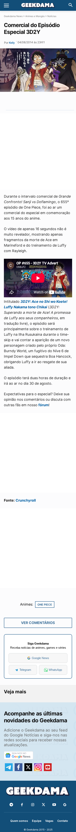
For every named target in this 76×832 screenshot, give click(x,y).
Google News (40, 658)
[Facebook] (22, 804)
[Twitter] (43, 804)
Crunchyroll (26, 500)
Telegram (25, 669)
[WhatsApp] (37, 101)
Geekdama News (13, 16)
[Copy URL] (55, 101)
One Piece (44, 604)
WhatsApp (55, 669)
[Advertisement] (38, 151)
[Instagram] (32, 804)
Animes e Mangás (35, 16)
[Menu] (6, 5)
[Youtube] (54, 804)
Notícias (51, 16)
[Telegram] (46, 101)
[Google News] (64, 804)
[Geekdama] (38, 6)
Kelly (12, 42)
